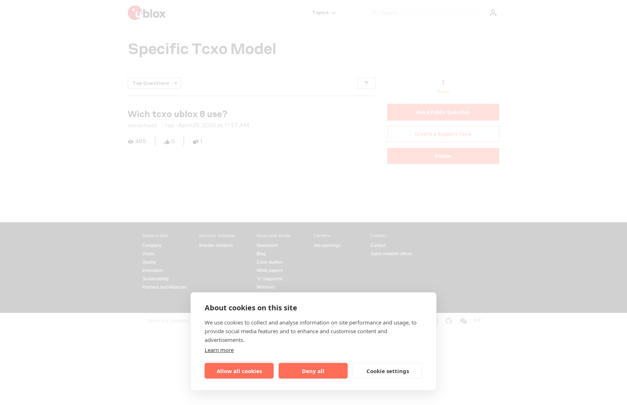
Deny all (313, 371)
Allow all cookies (239, 371)
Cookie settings (387, 371)
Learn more (219, 350)
